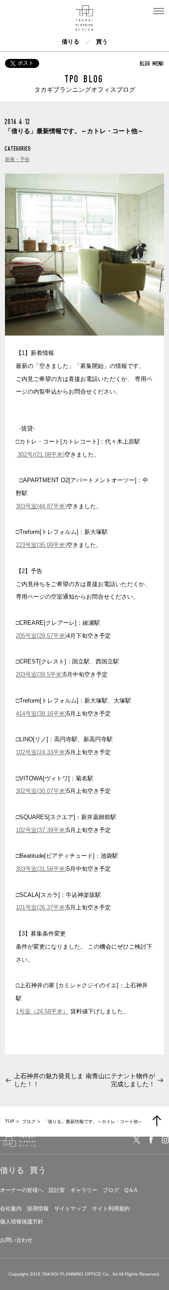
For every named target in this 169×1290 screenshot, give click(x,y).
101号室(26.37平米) (41, 907)
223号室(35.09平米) (41, 545)
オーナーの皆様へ (21, 1190)
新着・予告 (17, 159)
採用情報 (38, 1208)
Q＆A (130, 1190)
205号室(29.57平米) (41, 635)
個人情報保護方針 (21, 1221)
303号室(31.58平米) (41, 868)
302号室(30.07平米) (41, 791)
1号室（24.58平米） (42, 1011)
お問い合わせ (16, 1240)
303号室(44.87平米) (41, 506)
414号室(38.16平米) (41, 713)
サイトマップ (70, 1208)
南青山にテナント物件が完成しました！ (120, 1080)
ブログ (111, 1190)
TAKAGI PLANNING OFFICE (71, 1274)
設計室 (57, 1190)
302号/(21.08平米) (40, 454)
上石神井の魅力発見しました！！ (48, 1080)
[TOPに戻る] (157, 1121)
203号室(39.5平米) (40, 674)
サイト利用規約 (111, 1208)
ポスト (26, 63)
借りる (70, 41)
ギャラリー (83, 1190)
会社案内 (11, 1208)
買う (102, 41)
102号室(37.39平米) (41, 830)
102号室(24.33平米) (41, 752)
